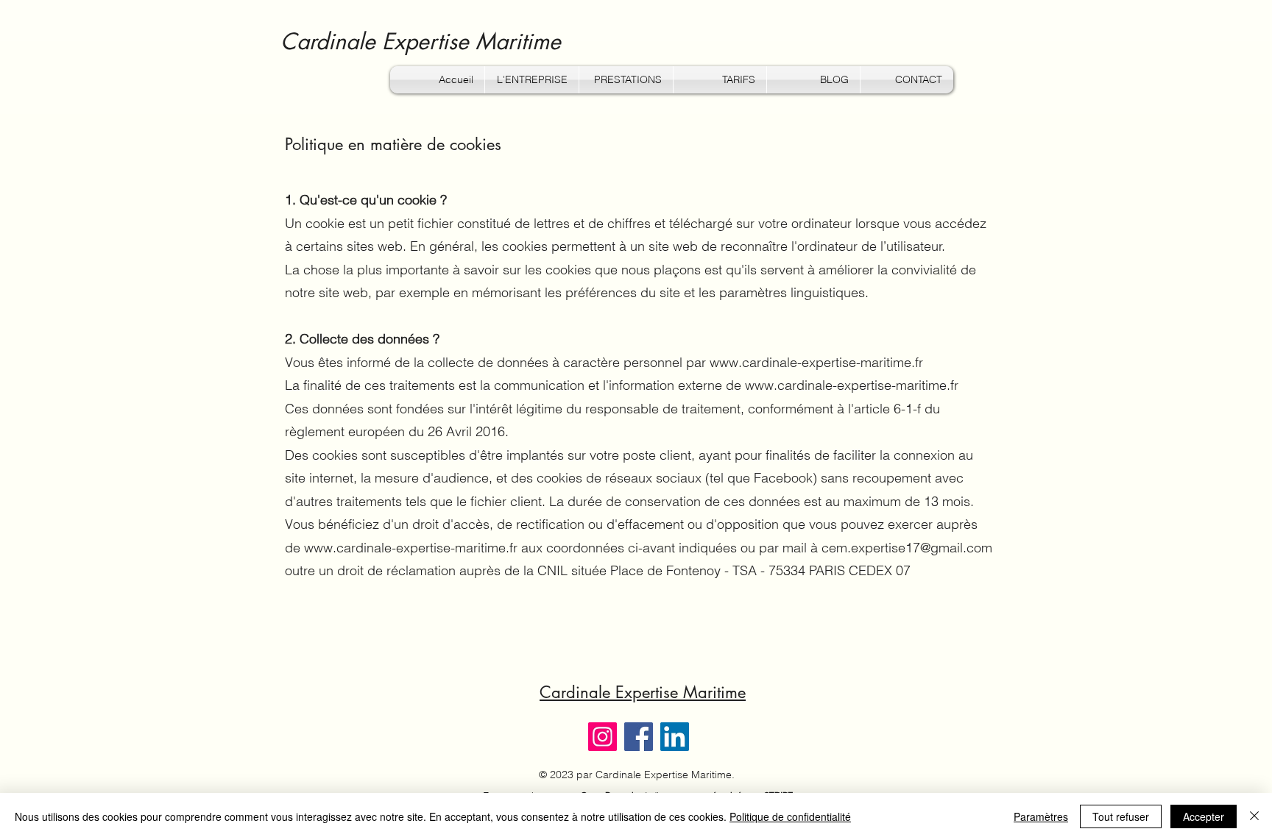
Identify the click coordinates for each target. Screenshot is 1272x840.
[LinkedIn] (674, 736)
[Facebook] (638, 736)
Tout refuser (1120, 816)
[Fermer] (1254, 816)
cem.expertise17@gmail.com (907, 547)
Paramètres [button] (1041, 816)
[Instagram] (602, 736)
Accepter (1203, 816)
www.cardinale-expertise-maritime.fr (816, 362)
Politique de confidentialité (790, 816)
